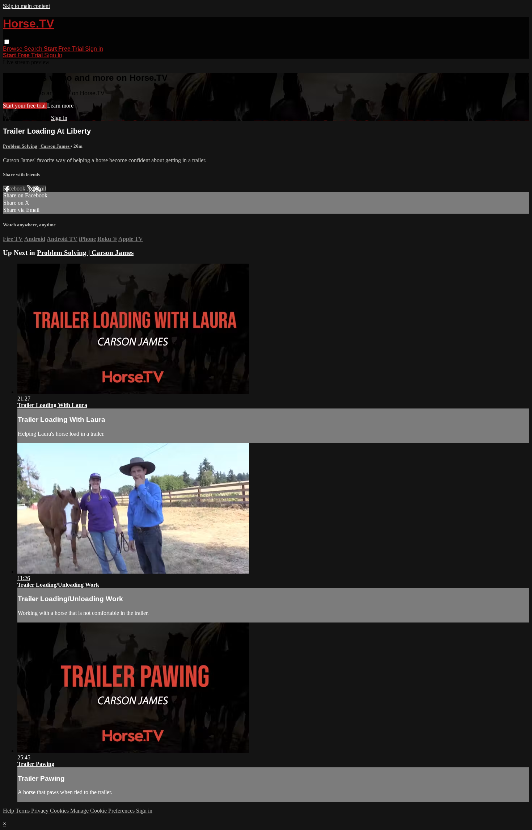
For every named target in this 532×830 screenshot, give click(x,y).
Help (9, 811)
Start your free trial (25, 105)
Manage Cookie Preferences (103, 811)
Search (34, 49)
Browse (13, 49)
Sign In (53, 55)
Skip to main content (26, 6)
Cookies (60, 811)
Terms (23, 811)
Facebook (15, 188)
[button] (6, 41)
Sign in (94, 49)
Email (39, 188)
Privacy (40, 811)
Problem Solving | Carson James (37, 146)
